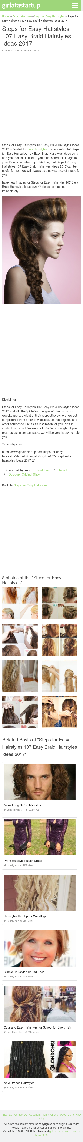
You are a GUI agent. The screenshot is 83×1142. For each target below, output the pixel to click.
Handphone (43, 470)
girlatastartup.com (59, 1131)
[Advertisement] (41, 98)
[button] (74, 5)
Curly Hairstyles (15, 809)
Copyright (34, 1114)
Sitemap (7, 1114)
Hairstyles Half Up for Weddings (25, 916)
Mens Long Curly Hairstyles (22, 805)
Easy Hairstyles (10, 50)
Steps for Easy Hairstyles (30, 485)
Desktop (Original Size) (24, 474)
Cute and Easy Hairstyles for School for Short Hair (37, 1027)
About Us (65, 1114)
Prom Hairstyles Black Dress (23, 860)
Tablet (63, 470)
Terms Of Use (50, 1114)
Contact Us (20, 1114)
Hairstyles (12, 865)
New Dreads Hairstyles (19, 1083)
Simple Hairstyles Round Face (24, 972)
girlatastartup (21, 5)
